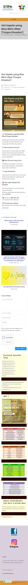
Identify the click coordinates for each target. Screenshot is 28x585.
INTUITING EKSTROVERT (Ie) (8, 370)
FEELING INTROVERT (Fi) (8, 372)
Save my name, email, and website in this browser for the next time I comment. (11, 329)
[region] (14, 571)
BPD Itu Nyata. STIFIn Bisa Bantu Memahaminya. (14, 221)
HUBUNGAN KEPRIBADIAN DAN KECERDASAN (13, 382)
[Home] (1, 34)
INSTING (4, 375)
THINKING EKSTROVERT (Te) (8, 366)
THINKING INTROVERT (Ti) (8, 364)
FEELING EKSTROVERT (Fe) (8, 374)
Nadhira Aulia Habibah (10, 85)
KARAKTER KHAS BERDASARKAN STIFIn (11, 387)
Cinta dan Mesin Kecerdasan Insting (14, 287)
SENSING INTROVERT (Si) (8, 361)
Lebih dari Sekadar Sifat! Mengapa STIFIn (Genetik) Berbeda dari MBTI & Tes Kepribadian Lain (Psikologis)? (14, 258)
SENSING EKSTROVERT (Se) (8, 363)
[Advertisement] (14, 54)
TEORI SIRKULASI (6, 389)
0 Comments (7, 89)
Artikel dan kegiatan (18, 87)
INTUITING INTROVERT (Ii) (8, 368)
